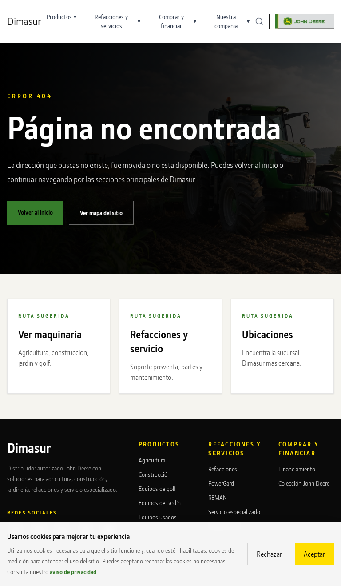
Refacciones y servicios (117, 21)
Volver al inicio (35, 212)
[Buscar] (259, 21)
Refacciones (222, 469)
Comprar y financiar (177, 21)
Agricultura (152, 460)
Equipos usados (158, 517)
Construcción (154, 474)
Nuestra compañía (232, 21)
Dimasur (24, 21)
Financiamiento (296, 469)
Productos (61, 16)
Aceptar (314, 554)
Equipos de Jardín (160, 502)
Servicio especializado (234, 511)
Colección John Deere (303, 483)
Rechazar (269, 554)
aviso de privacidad (73, 571)
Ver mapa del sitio (101, 212)
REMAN (217, 497)
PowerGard (221, 483)
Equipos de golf (157, 488)
